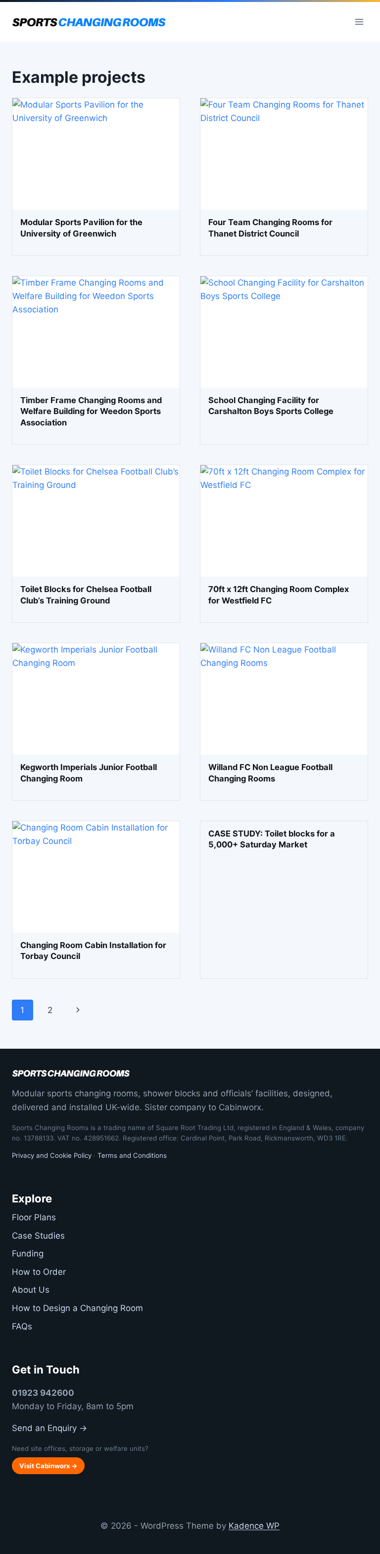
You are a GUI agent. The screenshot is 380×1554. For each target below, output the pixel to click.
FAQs (22, 1326)
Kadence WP (254, 1526)
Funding (28, 1253)
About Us (30, 1290)
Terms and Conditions (132, 1155)
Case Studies (38, 1236)
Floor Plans (34, 1217)
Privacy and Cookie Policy (52, 1155)
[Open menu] (359, 21)
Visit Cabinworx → (48, 1466)
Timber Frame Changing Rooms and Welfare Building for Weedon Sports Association (91, 411)
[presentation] (96, 154)
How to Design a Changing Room (77, 1308)
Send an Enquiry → (49, 1428)
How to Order (39, 1272)
